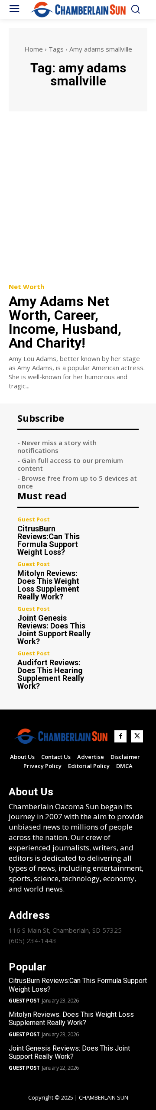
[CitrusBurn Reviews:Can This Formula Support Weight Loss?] (120, 535)
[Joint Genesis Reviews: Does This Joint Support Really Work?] (120, 624)
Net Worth (26, 286)
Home (33, 49)
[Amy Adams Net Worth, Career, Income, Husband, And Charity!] (78, 196)
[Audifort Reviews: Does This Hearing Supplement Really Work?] (120, 669)
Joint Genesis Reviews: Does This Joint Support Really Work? (54, 629)
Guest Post (33, 519)
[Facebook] (120, 736)
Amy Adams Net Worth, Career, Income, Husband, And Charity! (65, 322)
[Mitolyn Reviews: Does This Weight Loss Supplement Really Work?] (120, 579)
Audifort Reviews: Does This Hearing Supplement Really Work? (50, 674)
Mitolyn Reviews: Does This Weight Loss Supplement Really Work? (48, 585)
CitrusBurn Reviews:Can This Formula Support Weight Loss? (48, 540)
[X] (137, 736)
